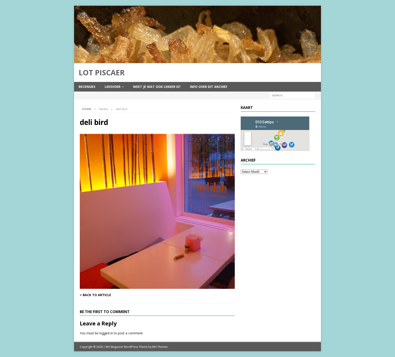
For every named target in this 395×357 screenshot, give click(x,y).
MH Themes (160, 347)
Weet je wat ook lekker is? (157, 86)
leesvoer (112, 86)
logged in (106, 333)
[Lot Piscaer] (197, 60)
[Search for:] (292, 95)
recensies (87, 86)
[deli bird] (157, 286)
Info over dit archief (208, 86)
